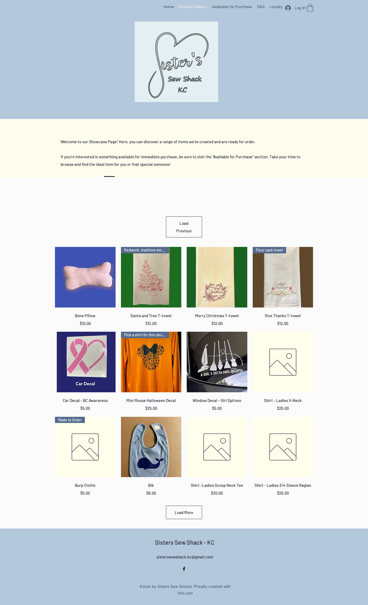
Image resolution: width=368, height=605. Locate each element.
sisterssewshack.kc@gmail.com (185, 556)
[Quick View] (85, 277)
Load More (184, 512)
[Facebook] (184, 569)
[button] (310, 8)
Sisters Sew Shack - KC (184, 542)
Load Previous (184, 227)
